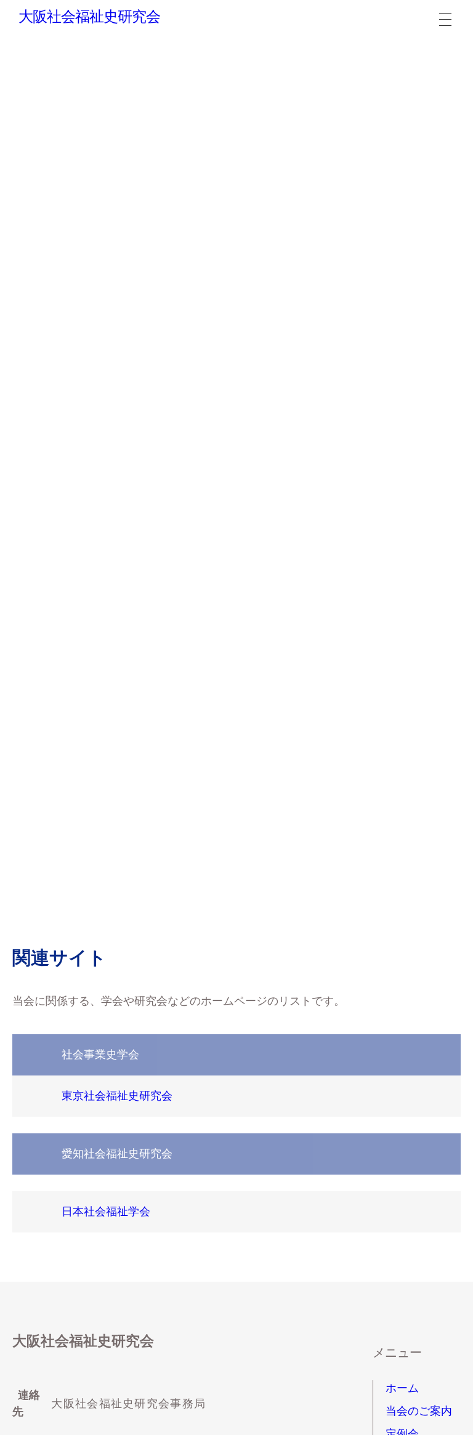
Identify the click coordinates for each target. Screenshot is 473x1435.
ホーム (402, 1388)
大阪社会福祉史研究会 (89, 16)
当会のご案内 (419, 1411)
